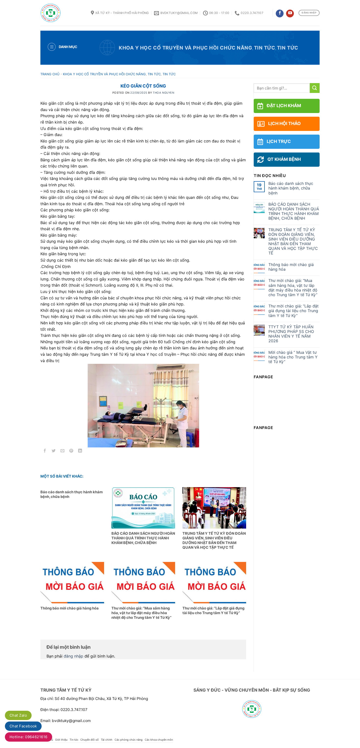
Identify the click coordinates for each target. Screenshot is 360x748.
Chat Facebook (23, 726)
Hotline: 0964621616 (29, 737)
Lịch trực (279, 141)
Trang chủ (50, 74)
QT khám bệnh (284, 159)
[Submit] (315, 88)
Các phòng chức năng (129, 739)
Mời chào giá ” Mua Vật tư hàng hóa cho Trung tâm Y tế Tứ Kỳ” (293, 357)
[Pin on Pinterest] (71, 451)
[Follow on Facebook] (280, 14)
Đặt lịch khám (284, 105)
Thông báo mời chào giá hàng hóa (291, 267)
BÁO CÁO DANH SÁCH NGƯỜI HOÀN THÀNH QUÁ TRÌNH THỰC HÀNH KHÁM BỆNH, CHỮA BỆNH (293, 211)
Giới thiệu (61, 739)
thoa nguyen (163, 92)
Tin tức (264, 48)
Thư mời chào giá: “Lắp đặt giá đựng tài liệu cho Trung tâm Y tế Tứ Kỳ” (293, 311)
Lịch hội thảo (284, 123)
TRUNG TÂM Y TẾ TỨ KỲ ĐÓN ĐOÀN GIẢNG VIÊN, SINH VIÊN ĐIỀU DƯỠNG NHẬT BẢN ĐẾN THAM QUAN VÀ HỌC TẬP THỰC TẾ (293, 242)
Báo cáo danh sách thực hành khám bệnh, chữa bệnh (290, 188)
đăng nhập (73, 656)
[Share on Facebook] (45, 451)
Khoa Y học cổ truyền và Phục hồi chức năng (185, 48)
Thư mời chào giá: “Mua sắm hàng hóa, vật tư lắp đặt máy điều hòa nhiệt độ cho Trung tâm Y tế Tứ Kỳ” (292, 287)
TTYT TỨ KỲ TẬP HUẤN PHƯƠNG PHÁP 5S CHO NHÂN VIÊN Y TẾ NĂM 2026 (291, 334)
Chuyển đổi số (89, 739)
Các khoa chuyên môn (159, 739)
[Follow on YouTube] (290, 14)
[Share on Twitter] (54, 451)
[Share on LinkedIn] (80, 451)
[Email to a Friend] (63, 451)
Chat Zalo (18, 715)
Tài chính (106, 739)
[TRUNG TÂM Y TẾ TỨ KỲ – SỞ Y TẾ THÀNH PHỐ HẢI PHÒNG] (62, 13)
